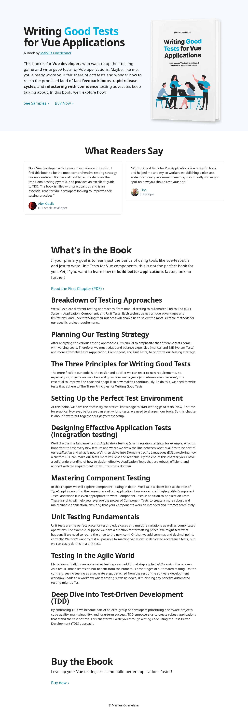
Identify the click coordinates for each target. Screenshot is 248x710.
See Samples (35, 103)
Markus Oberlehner (55, 53)
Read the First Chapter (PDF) (76, 288)
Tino (143, 190)
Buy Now (63, 103)
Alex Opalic (46, 203)
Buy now (59, 683)
